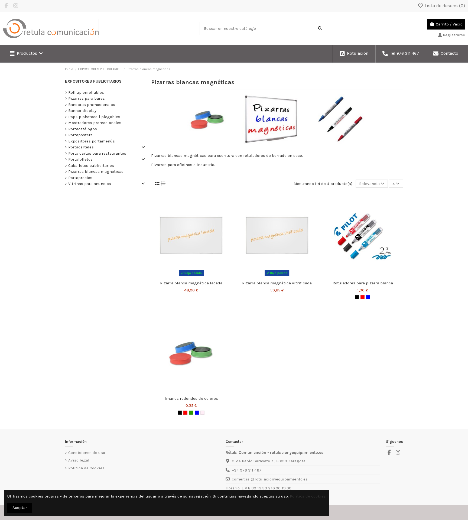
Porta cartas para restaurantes (97, 153)
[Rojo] (362, 297)
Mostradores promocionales (94, 122)
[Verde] (191, 413)
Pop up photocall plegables (94, 116)
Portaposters (80, 134)
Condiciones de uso (86, 452)
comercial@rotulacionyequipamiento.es (270, 479)
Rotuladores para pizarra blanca (363, 283)
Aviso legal (78, 460)
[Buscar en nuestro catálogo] (320, 28)
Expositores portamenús (91, 141)
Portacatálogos (82, 128)
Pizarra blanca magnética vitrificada (277, 283)
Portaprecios (80, 177)
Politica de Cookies (86, 468)
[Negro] (357, 297)
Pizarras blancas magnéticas (95, 171)
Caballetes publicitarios (91, 165)
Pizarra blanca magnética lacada (191, 283)
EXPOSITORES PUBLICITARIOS (93, 81)
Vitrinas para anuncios (89, 183)
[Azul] (368, 297)
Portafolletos (80, 159)
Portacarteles (81, 147)
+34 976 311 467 (246, 470)
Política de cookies (308, 496)
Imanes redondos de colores (191, 398)
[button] (26, 54)
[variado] (202, 413)
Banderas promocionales (91, 104)
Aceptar (19, 507)
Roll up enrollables (86, 92)
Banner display (82, 110)
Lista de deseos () (444, 6)
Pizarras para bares (86, 98)
